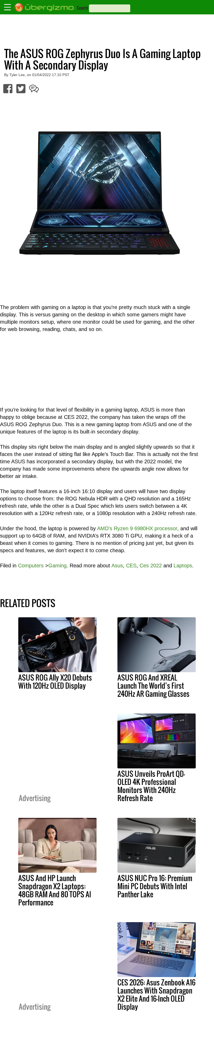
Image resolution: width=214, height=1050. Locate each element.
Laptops (183, 565)
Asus (117, 565)
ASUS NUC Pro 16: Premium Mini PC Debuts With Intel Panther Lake (154, 886)
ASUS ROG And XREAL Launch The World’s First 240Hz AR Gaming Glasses (153, 685)
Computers (31, 565)
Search (82, 8)
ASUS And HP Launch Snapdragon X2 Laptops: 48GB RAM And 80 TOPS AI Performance (54, 890)
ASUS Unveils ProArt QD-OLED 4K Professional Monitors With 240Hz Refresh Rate (151, 785)
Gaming (57, 565)
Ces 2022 (151, 565)
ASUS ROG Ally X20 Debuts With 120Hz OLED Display (55, 681)
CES (131, 565)
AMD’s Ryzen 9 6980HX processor (137, 528)
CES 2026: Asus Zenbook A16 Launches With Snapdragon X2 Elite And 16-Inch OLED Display (156, 994)
